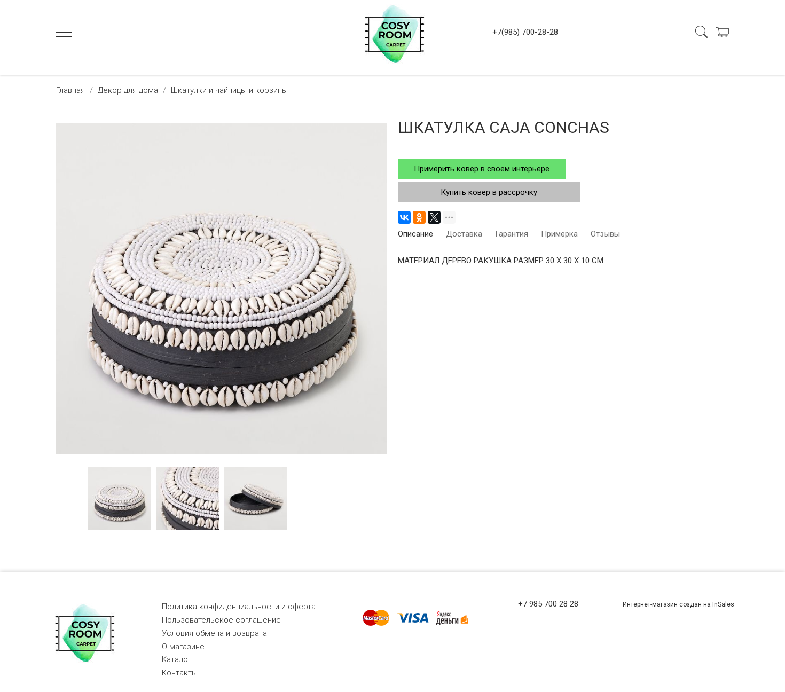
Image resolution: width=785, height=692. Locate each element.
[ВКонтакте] (404, 217)
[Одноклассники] (419, 217)
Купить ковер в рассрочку (489, 192)
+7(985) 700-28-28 (525, 32)
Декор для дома (128, 90)
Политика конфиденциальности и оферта (239, 606)
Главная (70, 90)
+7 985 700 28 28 (548, 604)
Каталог (176, 659)
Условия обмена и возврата (214, 633)
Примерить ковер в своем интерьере (482, 169)
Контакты (180, 673)
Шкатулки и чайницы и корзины (229, 90)
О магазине (183, 646)
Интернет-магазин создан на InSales (678, 604)
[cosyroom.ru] (392, 32)
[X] (434, 217)
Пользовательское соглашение (221, 620)
